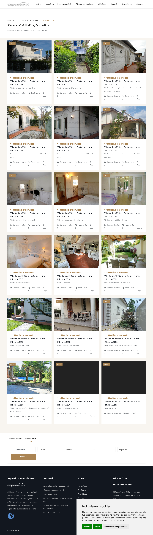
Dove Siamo (127, 4)
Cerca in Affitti (30, 439)
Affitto (29, 20)
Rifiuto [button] (97, 527)
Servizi (114, 4)
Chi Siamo (102, 4)
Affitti (38, 4)
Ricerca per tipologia (84, 4)
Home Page (82, 486)
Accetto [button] (87, 527)
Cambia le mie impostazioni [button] (115, 527)
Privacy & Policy (13, 530)
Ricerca (23, 457)
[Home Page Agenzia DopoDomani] (18, 4)
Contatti (139, 4)
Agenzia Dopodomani (15, 20)
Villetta (37, 20)
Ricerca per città (64, 4)
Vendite (49, 4)
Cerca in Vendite (15, 439)
